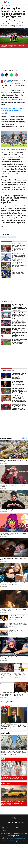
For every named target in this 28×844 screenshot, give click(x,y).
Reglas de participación (20, 829)
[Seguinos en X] (12, 823)
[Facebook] (9, 823)
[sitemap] (22, 823)
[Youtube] (16, 823)
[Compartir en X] (6, 75)
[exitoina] (14, 706)
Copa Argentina (12, 237)
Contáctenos (4, 829)
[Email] (16, 75)
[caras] (14, 759)
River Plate (3, 237)
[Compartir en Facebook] (2, 75)
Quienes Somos (4, 827)
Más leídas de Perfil (8, 370)
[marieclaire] (14, 733)
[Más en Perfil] (9, 702)
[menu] (2, 1)
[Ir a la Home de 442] (6, 2)
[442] (14, 818)
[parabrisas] (14, 784)
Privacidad (3, 830)
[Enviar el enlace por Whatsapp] (11, 75)
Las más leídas (6, 302)
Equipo (16, 827)
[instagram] (5, 823)
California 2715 (10, 838)
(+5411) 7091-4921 (10, 840)
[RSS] (19, 823)
